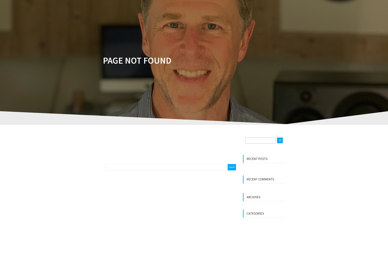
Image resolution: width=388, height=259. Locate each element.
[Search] (280, 140)
